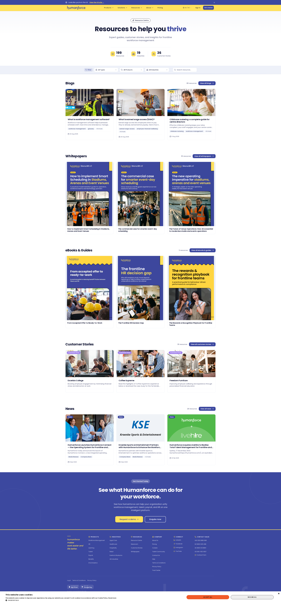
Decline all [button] (252, 597)
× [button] (278, 594)
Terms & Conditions (79, 580)
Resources (135, 8)
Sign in (197, 8)
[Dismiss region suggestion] (214, 2)
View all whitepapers (202, 156)
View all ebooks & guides (201, 250)
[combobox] (106, 70)
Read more (112, 598)
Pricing (160, 8)
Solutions (121, 8)
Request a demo (128, 519)
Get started (208, 8)
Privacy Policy (91, 580)
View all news (206, 409)
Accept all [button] (207, 597)
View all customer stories (201, 344)
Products (107, 8)
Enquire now (155, 519)
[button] (60, 600)
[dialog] (140, 597)
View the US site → (96, 2)
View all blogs (205, 83)
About (148, 8)
